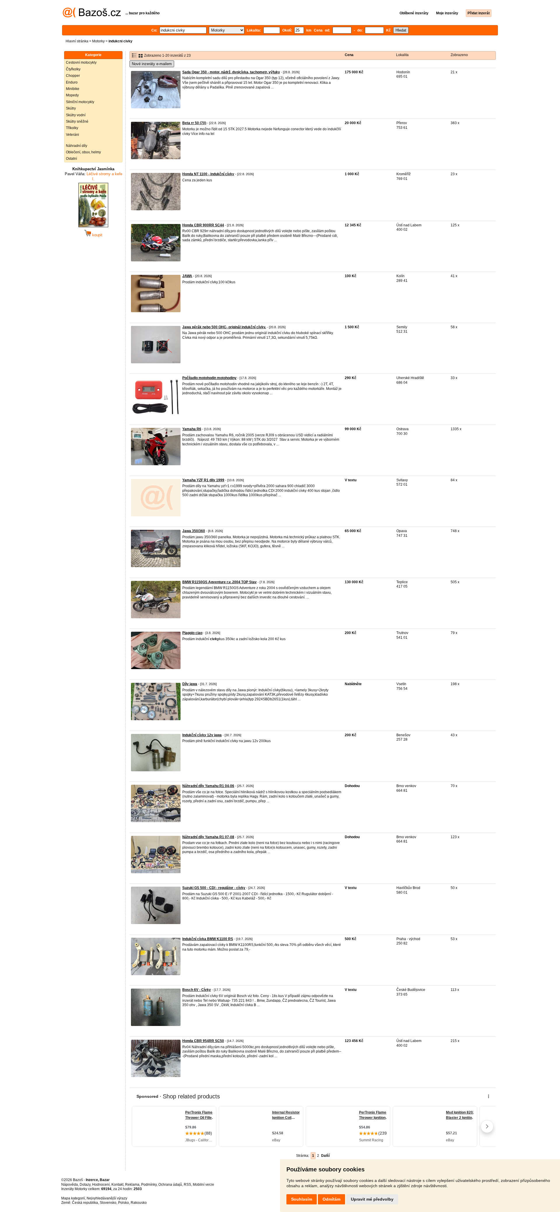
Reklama (132, 1185)
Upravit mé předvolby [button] (372, 1199)
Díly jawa (189, 684)
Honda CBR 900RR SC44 (203, 225)
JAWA (187, 276)
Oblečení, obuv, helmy (83, 152)
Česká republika (85, 1203)
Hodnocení (101, 1185)
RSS (187, 1185)
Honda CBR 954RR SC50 (203, 1041)
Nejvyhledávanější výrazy (107, 1198)
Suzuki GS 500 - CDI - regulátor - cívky (213, 888)
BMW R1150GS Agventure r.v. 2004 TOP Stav (219, 582)
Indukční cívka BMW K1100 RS (207, 939)
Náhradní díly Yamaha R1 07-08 (208, 837)
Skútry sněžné (77, 121)
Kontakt (117, 1185)
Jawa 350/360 (193, 531)
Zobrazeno (459, 55)
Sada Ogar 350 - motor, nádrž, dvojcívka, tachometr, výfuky (231, 72)
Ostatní (71, 159)
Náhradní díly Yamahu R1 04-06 (208, 786)
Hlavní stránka (77, 41)
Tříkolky (72, 128)
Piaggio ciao (192, 633)
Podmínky (149, 1185)
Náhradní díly (76, 146)
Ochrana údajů (170, 1185)
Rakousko (139, 1203)
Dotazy (85, 1185)
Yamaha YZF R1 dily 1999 (203, 480)
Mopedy (72, 95)
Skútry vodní (75, 115)
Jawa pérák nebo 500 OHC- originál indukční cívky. (224, 327)
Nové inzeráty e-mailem (152, 64)
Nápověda (69, 1185)
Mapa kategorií (73, 1198)
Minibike (72, 89)
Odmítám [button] (331, 1199)
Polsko (123, 1203)
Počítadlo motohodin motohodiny (209, 378)
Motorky (98, 41)
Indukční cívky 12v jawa (202, 735)
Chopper (73, 76)
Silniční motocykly (80, 102)
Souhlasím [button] (301, 1199)
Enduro (72, 82)
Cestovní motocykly (81, 62)
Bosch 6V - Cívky (196, 990)
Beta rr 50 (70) (194, 123)
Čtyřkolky (73, 69)
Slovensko (108, 1203)
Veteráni (72, 135)
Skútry (71, 108)
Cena (349, 55)
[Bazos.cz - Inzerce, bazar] (92, 16)
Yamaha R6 (191, 429)
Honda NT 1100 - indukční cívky (208, 174)
